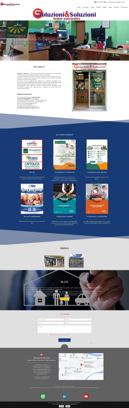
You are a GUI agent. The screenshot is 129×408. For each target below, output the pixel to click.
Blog (110, 7)
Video (92, 7)
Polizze (98, 7)
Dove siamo (124, 7)
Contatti (116, 7)
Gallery (105, 7)
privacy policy (73, 404)
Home (79, 7)
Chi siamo (86, 7)
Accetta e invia (64, 340)
